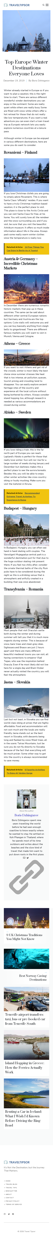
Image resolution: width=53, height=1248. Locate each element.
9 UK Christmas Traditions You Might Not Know (24, 937)
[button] (43, 5)
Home (8, 1181)
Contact (10, 1198)
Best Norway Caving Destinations (33, 978)
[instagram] (5, 1214)
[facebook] (13, 1214)
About (9, 1194)
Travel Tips (11, 1188)
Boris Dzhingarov (41, 80)
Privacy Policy (12, 1201)
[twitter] (9, 1214)
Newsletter (11, 1191)
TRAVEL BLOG (11, 1184)
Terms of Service (14, 1204)
